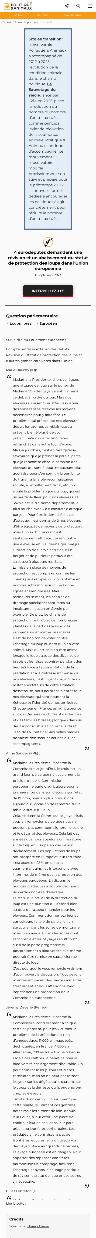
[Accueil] (14, 10)
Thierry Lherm (38, 1226)
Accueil (7, 22)
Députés (42, 15)
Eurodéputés (72, 15)
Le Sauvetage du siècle (42, 89)
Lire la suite (15, 1203)
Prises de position (26, 22)
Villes (18, 15)
